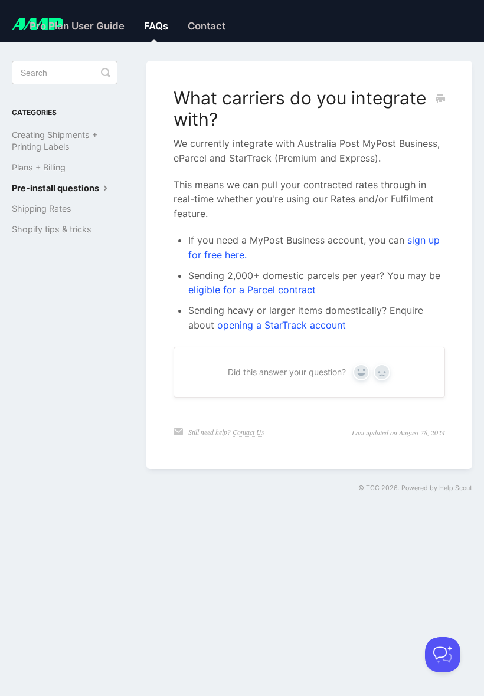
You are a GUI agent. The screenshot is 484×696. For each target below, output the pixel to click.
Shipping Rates (41, 208)
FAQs (156, 26)
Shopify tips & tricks (51, 229)
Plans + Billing (39, 167)
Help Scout (455, 488)
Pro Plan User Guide (77, 26)
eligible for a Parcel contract (252, 290)
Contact (206, 26)
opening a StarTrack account (281, 325)
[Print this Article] (440, 99)
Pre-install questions (56, 188)
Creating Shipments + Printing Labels (54, 141)
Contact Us (248, 431)
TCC (373, 488)
